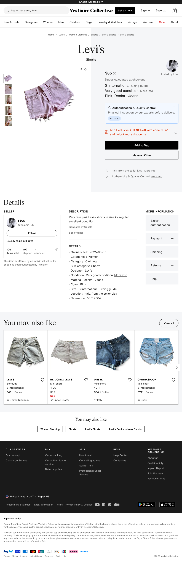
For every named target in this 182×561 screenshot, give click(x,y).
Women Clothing (78, 34)
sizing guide (139, 86)
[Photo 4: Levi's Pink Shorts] (8, 110)
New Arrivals (11, 22)
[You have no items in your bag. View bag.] (174, 10)
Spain (58, 556)
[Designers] (40, 22)
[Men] (66, 22)
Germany (49, 556)
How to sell (85, 455)
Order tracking (53, 455)
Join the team (156, 473)
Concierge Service (16, 460)
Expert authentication (160, 223)
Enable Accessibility (91, 2)
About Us (176, 22)
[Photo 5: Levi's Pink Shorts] (8, 121)
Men (61, 22)
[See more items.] (176, 367)
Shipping (156, 252)
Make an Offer (141, 155)
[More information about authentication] (174, 107)
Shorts (94, 34)
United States (36, 556)
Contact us (119, 460)
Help (154, 279)
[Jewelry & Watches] (124, 22)
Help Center (120, 455)
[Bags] (94, 22)
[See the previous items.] (5, 367)
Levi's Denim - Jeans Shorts (125, 429)
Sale (162, 22)
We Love (148, 22)
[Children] (82, 22)
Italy (66, 556)
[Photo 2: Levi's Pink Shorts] (8, 89)
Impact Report (156, 468)
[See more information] (175, 132)
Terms (59, 504)
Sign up (161, 10)
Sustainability (155, 463)
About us (153, 458)
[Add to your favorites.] (42, 380)
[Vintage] (140, 22)
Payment (156, 238)
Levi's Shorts (109, 34)
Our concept (13, 455)
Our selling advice (89, 460)
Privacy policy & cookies (78, 504)
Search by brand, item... (25, 10)
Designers (31, 22)
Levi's (61, 34)
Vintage (132, 22)
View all (169, 323)
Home (51, 34)
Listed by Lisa (169, 74)
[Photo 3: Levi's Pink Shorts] (8, 99)
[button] (174, 10)
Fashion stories (156, 478)
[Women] (55, 22)
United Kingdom (19, 556)
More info (146, 91)
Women (48, 22)
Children (74, 22)
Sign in (145, 10)
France (7, 556)
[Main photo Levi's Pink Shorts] (8, 78)
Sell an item (125, 10)
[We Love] (156, 22)
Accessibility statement (18, 504)
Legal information (43, 504)
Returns (156, 265)
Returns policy (53, 469)
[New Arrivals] (22, 22)
